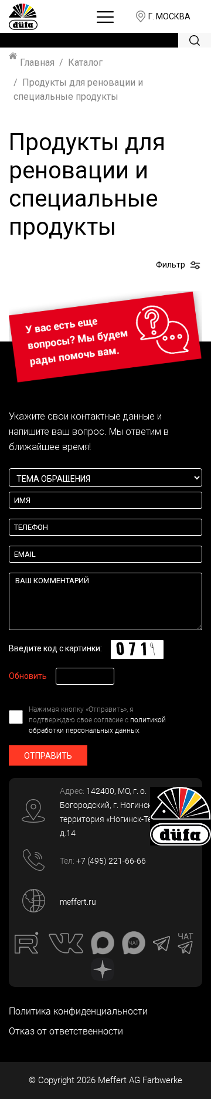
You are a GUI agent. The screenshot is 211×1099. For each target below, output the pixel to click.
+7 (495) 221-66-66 (111, 860)
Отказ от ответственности (66, 1031)
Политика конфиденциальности (78, 1011)
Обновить (28, 676)
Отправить (48, 755)
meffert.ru (78, 902)
